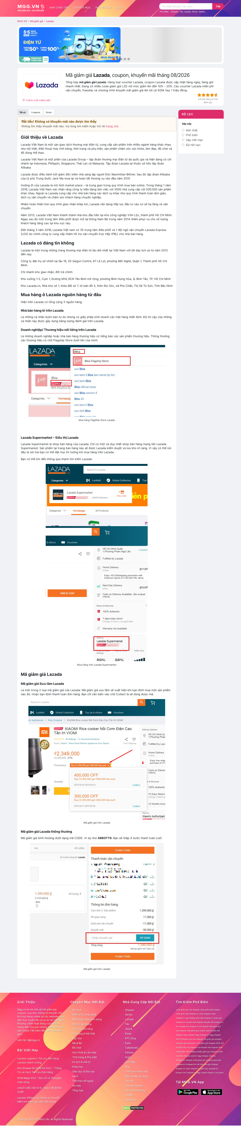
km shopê (203, 1026)
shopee (212, 1056)
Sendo (202, 11)
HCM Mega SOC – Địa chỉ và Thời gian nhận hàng (39, 1080)
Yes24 (128, 1028)
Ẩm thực (77, 1009)
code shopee (204, 1014)
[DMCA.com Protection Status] (133, 1107)
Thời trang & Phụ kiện (84, 1057)
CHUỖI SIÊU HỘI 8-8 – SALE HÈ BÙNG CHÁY (39, 1089)
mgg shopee (188, 1035)
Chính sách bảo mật (136, 1071)
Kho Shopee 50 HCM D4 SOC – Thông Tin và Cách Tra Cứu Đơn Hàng (39, 1070)
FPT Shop (130, 1038)
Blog (119, 7)
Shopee (174, 11)
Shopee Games (134, 1085)
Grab (128, 1057)
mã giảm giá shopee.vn (186, 1043)
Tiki (181, 11)
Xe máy (76, 1085)
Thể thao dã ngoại (82, 1080)
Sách (75, 1076)
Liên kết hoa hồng (135, 1090)
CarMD (129, 1095)
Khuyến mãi (103, 7)
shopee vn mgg (193, 1073)
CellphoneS (131, 1047)
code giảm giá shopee (210, 1010)
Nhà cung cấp (59, 7)
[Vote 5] (216, 95)
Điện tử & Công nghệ (84, 1014)
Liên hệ (129, 1080)
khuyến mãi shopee (194, 1022)
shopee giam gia (213, 1060)
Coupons (35, 112)
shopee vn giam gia (199, 1068)
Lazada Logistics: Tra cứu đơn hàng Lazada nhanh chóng (38, 1060)
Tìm (218, 6)
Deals (49, 112)
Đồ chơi (76, 1047)
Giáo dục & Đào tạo (83, 1071)
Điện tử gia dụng (82, 1024)
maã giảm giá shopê (196, 1031)
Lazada (187, 11)
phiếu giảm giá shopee (207, 1052)
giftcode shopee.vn (204, 1018)
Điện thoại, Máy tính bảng (87, 1019)
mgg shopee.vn (202, 1035)
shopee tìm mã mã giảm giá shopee (202, 1064)
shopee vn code (183, 1068)
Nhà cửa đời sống (82, 1028)
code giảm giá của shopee (187, 1010)
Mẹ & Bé (77, 1043)
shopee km (181, 1064)
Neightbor (131, 1099)
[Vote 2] (203, 95)
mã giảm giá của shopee (192, 1039)
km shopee (181, 1026)
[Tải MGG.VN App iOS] (211, 1091)
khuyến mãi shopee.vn (213, 1022)
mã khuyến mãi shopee (207, 1047)
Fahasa (129, 1052)
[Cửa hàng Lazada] (41, 85)
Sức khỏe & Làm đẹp (84, 1052)
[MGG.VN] (32, 7)
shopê (204, 1073)
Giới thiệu (130, 1061)
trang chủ (112, 126)
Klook (194, 11)
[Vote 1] (199, 95)
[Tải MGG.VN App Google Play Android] (187, 1091)
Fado (128, 1043)
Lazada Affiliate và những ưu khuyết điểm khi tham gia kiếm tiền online (38, 1099)
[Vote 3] (208, 95)
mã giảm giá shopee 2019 (208, 1043)
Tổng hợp (77, 1090)
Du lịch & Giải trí (81, 1061)
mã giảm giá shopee (212, 1039)
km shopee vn (192, 1026)
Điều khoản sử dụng (136, 1076)
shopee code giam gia (196, 1060)
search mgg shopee (199, 1056)
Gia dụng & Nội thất (83, 1033)
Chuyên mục (82, 7)
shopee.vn (180, 1060)
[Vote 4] (212, 95)
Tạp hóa (77, 1038)
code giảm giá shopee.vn (187, 1014)
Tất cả (22, 112)
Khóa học (77, 1066)
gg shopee (190, 1018)
